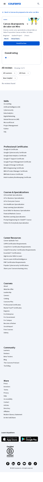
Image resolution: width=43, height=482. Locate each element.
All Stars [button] (22, 73)
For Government (9, 317)
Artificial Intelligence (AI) (12, 107)
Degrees (7, 311)
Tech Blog (7, 366)
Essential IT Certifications (12, 253)
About (6, 286)
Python (6, 129)
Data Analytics (8, 113)
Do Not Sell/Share (10, 418)
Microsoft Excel (9, 122)
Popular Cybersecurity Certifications (16, 265)
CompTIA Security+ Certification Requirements (20, 250)
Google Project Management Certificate (17, 162)
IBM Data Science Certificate (13, 174)
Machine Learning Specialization (14, 217)
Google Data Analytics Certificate (15, 156)
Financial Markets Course (12, 214)
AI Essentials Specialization (13, 195)
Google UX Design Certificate (14, 165)
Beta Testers (8, 356)
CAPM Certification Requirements (15, 244)
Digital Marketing (9, 116)
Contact (6, 402)
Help (5, 396)
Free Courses (8, 329)
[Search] (38, 4)
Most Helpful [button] (7, 78)
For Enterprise (9, 314)
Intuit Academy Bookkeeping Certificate (17, 177)
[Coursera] (14, 4)
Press (6, 383)
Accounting (7, 104)
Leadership (7, 292)
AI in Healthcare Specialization (14, 204)
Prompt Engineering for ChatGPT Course (17, 220)
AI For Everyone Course (12, 201)
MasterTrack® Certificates (13, 308)
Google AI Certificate (11, 149)
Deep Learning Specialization (14, 207)
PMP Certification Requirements (15, 262)
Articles (6, 405)
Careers (6, 295)
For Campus (8, 320)
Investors (7, 387)
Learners (7, 350)
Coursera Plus (8, 302)
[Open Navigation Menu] (4, 4)
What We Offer (9, 289)
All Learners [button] (7, 73)
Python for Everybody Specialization (16, 223)
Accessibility (8, 399)
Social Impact (8, 326)
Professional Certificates (12, 305)
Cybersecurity (8, 110)
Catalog (6, 298)
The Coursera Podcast (11, 363)
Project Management (11, 125)
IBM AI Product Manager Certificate (16, 171)
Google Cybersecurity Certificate (15, 152)
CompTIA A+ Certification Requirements (17, 247)
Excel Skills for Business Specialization (17, 210)
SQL (5, 132)
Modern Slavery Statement (13, 414)
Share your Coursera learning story (16, 268)
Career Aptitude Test (11, 241)
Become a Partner (10, 323)
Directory (7, 408)
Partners (7, 353)
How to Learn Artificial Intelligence (15, 259)
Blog (5, 360)
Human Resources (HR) (11, 119)
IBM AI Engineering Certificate (14, 168)
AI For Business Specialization (14, 198)
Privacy (6, 393)
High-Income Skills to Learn (13, 256)
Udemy (6, 333)
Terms (6, 390)
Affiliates (7, 411)
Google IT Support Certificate (14, 159)
